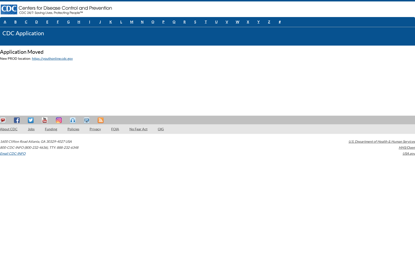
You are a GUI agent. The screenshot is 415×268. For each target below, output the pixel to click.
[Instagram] (59, 120)
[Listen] (73, 120)
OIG (161, 129)
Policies (73, 129)
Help (3, 42)
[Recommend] (17, 120)
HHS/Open (407, 147)
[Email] (3, 120)
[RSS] (101, 120)
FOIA (115, 129)
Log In (28, 42)
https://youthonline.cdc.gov (52, 58)
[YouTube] (45, 120)
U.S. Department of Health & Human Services (381, 141)
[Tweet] (31, 120)
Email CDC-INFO (12, 153)
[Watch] (87, 120)
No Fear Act (138, 129)
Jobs (31, 129)
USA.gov (409, 153)
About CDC (9, 129)
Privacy (95, 129)
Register (17, 42)
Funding (51, 129)
